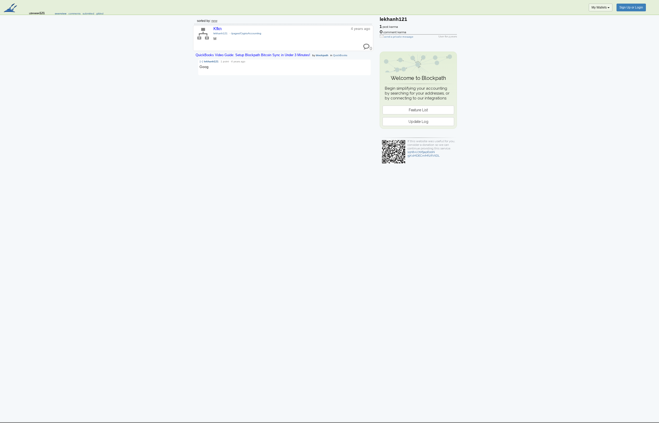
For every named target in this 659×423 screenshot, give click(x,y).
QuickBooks (340, 55)
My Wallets (600, 7)
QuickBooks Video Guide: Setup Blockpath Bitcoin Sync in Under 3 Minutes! (253, 55)
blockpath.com (11, 8)
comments (74, 13)
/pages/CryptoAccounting (246, 33)
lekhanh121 (220, 33)
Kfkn (217, 29)
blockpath (322, 55)
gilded (99, 13)
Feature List (418, 110)
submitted (88, 13)
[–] (201, 61)
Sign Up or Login (631, 7)
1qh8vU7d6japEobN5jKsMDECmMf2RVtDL (423, 153)
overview (60, 13)
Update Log (418, 122)
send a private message (398, 36)
